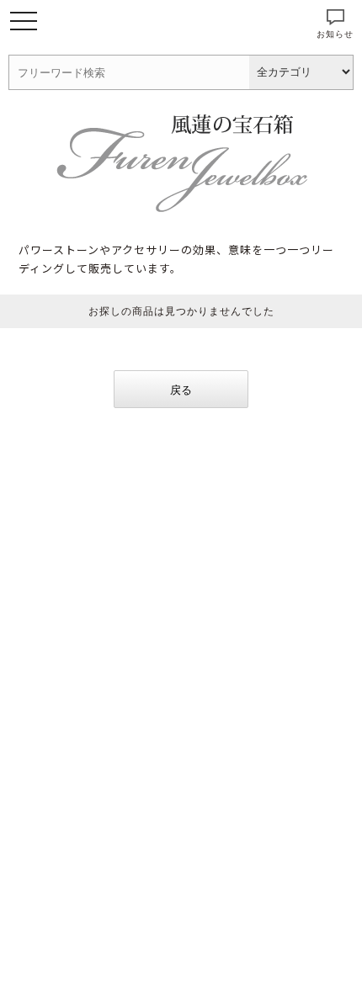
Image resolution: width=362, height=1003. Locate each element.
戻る (181, 390)
